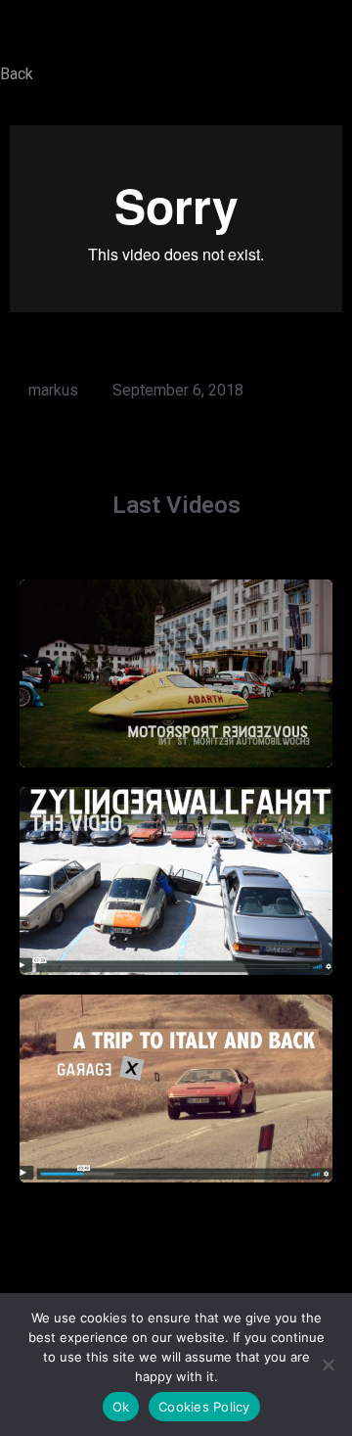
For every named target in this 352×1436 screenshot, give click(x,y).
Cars (156, 903)
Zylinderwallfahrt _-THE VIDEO (176, 870)
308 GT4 (156, 1110)
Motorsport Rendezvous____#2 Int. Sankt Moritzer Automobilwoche (176, 662)
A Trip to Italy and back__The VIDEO (176, 1077)
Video (176, 708)
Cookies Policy (204, 1406)
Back (16, 74)
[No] (327, 1364)
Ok (121, 1406)
